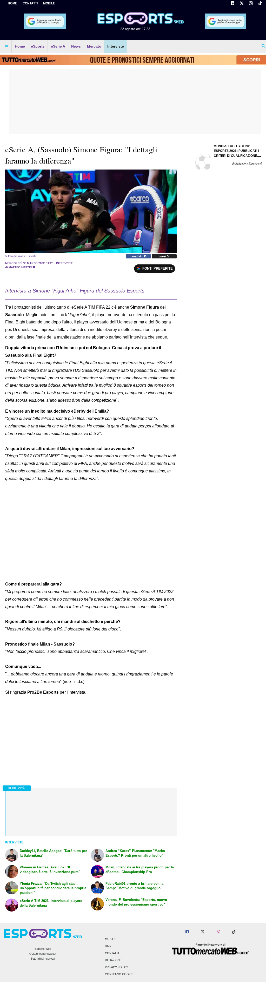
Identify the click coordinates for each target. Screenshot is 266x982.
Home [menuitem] (20, 46)
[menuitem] (6, 46)
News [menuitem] (76, 46)
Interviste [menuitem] (115, 46)
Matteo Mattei (20, 267)
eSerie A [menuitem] (58, 46)
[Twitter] (241, 3)
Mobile (110, 939)
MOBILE (49, 3)
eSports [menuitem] (38, 46)
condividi (137, 256)
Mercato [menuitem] (94, 46)
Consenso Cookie (119, 974)
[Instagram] (251, 3)
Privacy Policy (116, 967)
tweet (163, 256)
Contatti (112, 953)
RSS (108, 946)
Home (12, 3)
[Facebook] (232, 3)
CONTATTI (30, 3)
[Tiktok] (260, 3)
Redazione (113, 960)
